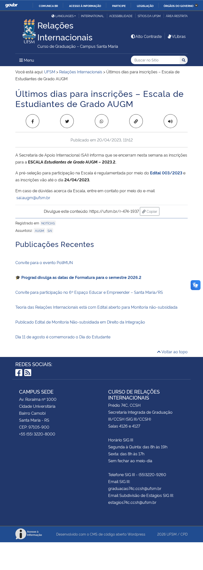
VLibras (179, 36)
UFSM (172, 534)
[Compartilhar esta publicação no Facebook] (32, 121)
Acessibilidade (120, 16)
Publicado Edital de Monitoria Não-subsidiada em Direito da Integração (80, 322)
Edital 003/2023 (166, 172)
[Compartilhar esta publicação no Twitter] (67, 121)
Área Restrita (177, 16)
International (92, 16)
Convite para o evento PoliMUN (44, 262)
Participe (119, 6)
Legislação (145, 6)
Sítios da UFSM (149, 16)
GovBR (11, 5)
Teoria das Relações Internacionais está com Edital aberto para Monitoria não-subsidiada (96, 307)
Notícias (48, 223)
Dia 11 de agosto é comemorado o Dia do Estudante (62, 336)
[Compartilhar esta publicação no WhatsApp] (101, 121)
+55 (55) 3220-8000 (37, 433)
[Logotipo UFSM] (26, 30)
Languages (64, 16)
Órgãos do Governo (178, 6)
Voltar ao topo (174, 351)
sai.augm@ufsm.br (33, 197)
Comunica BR (48, 6)
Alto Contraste (148, 36)
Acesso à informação (85, 6)
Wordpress (136, 534)
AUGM (39, 230)
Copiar (152, 211)
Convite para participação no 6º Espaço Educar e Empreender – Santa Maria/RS (89, 292)
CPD (184, 534)
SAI (50, 230)
